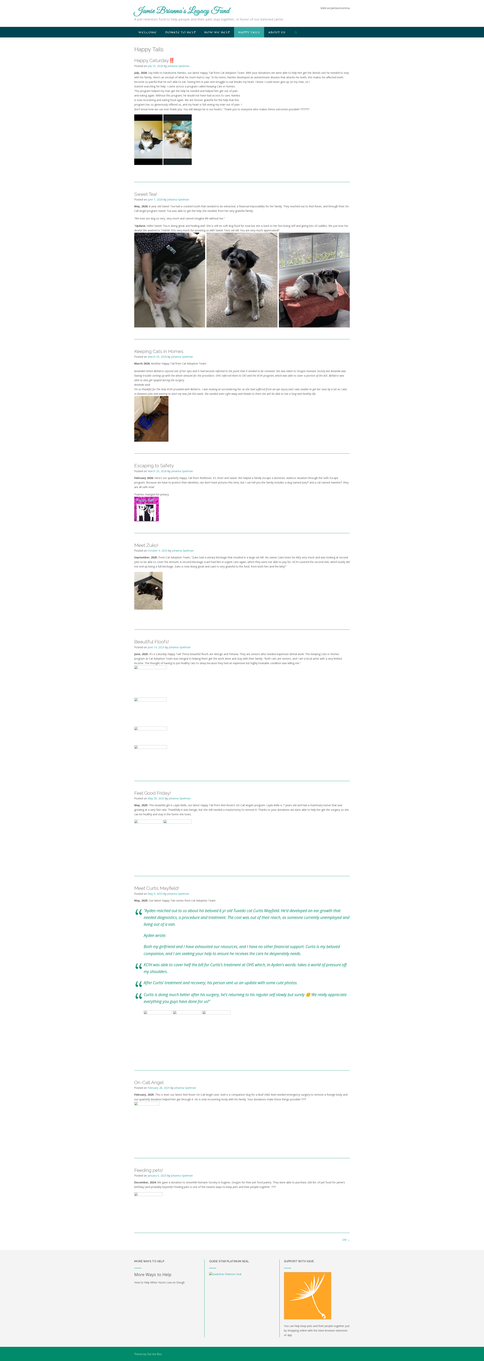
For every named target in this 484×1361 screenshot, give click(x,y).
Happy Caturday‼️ (154, 60)
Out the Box (154, 1354)
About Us (276, 32)
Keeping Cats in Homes (158, 351)
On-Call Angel (149, 1082)
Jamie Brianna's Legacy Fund (181, 11)
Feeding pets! (148, 1170)
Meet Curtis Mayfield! (156, 888)
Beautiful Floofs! (151, 641)
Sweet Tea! (145, 194)
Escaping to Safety (154, 465)
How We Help (217, 32)
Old (346, 1239)
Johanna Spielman (178, 66)
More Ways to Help (152, 1274)
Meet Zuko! (146, 545)
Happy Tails (249, 32)
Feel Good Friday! (152, 793)
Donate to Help (180, 32)
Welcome (147, 32)
